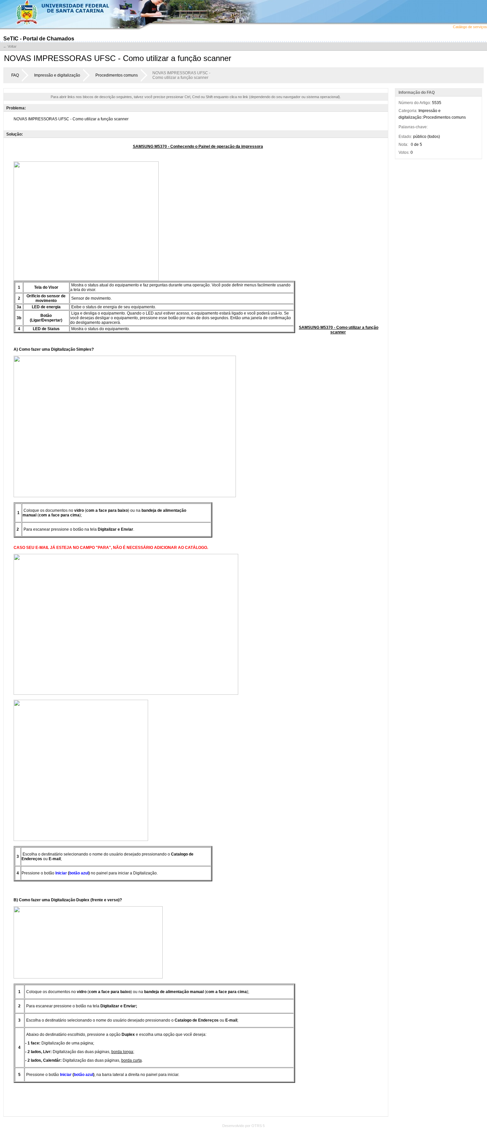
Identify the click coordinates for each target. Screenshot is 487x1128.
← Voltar (10, 46)
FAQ (15, 75)
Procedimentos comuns (116, 75)
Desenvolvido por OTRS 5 (243, 1126)
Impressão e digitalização (57, 75)
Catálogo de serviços (470, 27)
